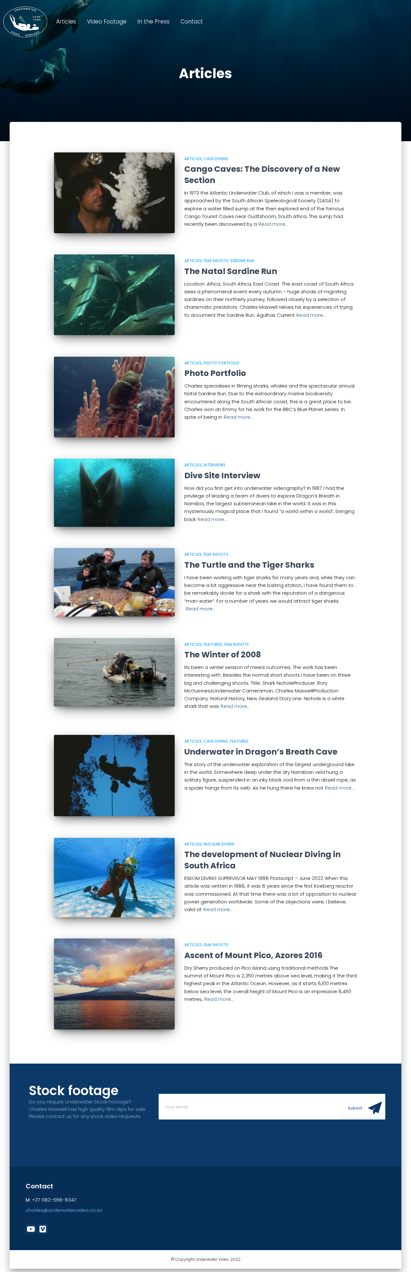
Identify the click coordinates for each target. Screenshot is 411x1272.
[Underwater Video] (25, 21)
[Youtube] (31, 1229)
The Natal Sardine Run (230, 271)
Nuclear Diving (219, 844)
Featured (213, 644)
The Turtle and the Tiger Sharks (249, 565)
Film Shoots (216, 260)
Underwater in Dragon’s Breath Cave (260, 751)
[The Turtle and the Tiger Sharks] (114, 582)
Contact (191, 21)
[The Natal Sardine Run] (114, 294)
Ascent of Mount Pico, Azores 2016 (253, 955)
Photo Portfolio (222, 363)
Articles (66, 21)
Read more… (273, 224)
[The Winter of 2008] (114, 672)
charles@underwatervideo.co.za (64, 1210)
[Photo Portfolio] (114, 397)
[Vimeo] (43, 1229)
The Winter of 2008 (222, 654)
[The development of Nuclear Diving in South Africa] (114, 877)
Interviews (214, 465)
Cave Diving (216, 158)
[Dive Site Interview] (114, 493)
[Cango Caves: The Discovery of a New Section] (114, 192)
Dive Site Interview (222, 475)
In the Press (153, 21)
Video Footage (107, 21)
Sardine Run (242, 260)
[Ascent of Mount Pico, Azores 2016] (114, 983)
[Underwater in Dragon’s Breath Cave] (114, 775)
